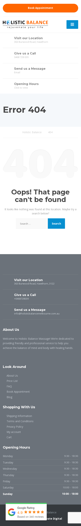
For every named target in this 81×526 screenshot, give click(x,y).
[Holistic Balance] (25, 24)
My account (14, 432)
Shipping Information (19, 416)
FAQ (9, 386)
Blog (9, 397)
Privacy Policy (15, 426)
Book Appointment (40, 8)
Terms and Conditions (20, 421)
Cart (9, 437)
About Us (12, 375)
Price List (12, 381)
